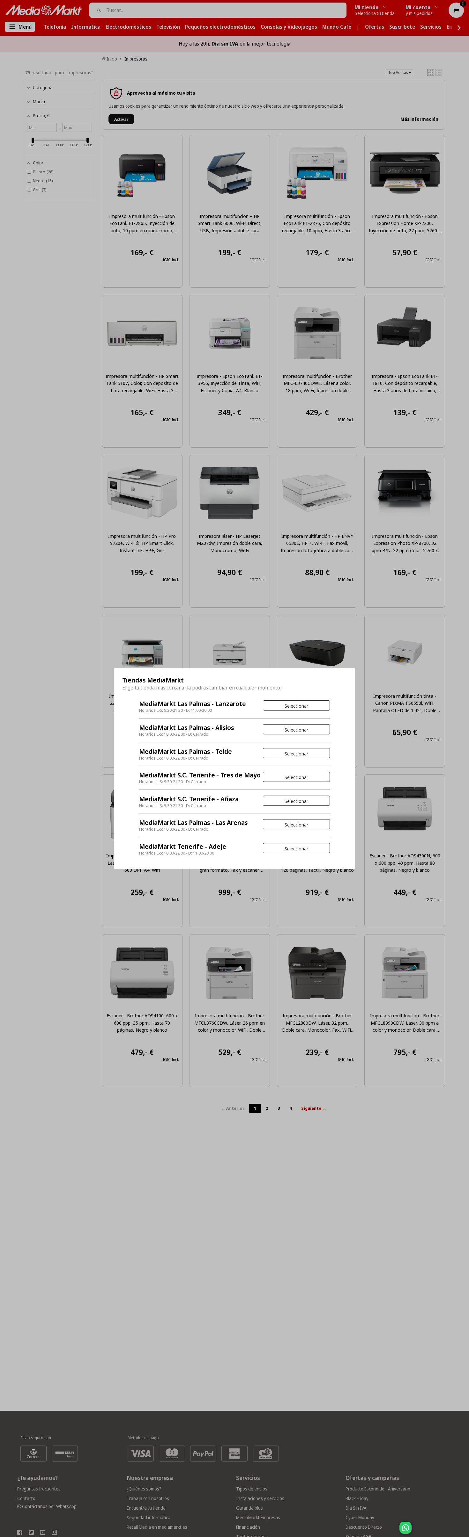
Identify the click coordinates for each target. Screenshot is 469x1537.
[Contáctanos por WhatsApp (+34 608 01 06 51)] (463, 1531)
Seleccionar (296, 706)
